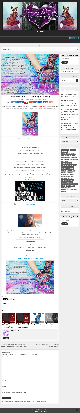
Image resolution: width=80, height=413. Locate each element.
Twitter (14, 102)
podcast (70, 178)
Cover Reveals (38, 99)
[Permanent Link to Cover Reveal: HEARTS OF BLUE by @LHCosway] (30, 74)
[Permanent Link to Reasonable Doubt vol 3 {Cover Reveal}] (37, 318)
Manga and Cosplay (66, 176)
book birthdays (65, 159)
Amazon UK (24, 247)
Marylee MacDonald (66, 128)
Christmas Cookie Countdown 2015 (69, 165)
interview (64, 172)
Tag (76, 184)
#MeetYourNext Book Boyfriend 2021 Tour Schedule (69, 96)
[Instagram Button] (74, 38)
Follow (65, 62)
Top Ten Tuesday (65, 189)
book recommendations (67, 163)
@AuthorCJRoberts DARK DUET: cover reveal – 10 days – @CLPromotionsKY (22, 325)
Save (27, 102)
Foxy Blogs (40, 32)
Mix (51, 102)
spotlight (72, 184)
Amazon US (17, 247)
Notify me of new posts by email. (12, 395)
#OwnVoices (72, 150)
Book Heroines (65, 161)
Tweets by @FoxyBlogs (67, 72)
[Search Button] (78, 38)
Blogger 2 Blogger (66, 157)
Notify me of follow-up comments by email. (15, 392)
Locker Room (73, 174)
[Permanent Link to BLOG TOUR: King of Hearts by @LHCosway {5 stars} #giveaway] (51, 318)
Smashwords (38, 247)
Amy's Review (67, 155)
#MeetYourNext (65, 150)
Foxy (16, 99)
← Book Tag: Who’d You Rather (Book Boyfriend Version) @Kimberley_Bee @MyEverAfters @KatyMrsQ (14, 345)
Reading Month (65, 180)
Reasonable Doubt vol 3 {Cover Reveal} (37, 324)
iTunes (44, 247)
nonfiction (64, 178)
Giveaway (64, 171)
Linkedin (46, 102)
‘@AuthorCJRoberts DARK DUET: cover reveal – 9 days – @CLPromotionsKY (8, 325)
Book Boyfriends (73, 159)
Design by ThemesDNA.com (40, 411)
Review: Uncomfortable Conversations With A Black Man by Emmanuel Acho (69, 123)
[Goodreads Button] (76, 38)
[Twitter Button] (70, 38)
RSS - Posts (64, 209)
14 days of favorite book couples (69, 154)
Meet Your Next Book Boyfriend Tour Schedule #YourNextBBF (67, 117)
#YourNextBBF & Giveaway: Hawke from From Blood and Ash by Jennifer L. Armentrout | (69, 102)
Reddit (31, 102)
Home (35, 41)
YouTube (63, 191)
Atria (73, 155)
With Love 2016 (73, 189)
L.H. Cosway (43, 99)
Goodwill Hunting (71, 171)
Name (4, 375)
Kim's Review (70, 172)
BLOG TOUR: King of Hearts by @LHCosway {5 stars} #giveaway (51, 325)
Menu (5, 38)
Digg (41, 102)
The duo (63, 186)
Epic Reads (64, 169)
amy (62, 155)
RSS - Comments (65, 212)
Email (4, 381)
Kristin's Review (65, 174)
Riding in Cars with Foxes (67, 182)
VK (36, 102)
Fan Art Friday (71, 169)
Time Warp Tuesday (71, 186)
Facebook (21, 102)
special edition (65, 184)
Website (32, 237)
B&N (29, 247)
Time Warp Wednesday (66, 187)
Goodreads (38, 237)
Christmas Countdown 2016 (68, 167)
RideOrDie (72, 180)
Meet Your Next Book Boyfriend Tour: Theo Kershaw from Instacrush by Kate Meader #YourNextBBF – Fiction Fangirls (69, 112)
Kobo (33, 247)
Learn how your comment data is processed (34, 401)
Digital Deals (42, 41)
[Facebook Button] (72, 38)
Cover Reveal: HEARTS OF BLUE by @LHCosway (30, 97)
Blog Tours (73, 157)
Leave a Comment (29, 99)
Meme (73, 176)
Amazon (21, 253)
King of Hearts (42, 106)
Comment (5, 357)
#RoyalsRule (64, 152)
